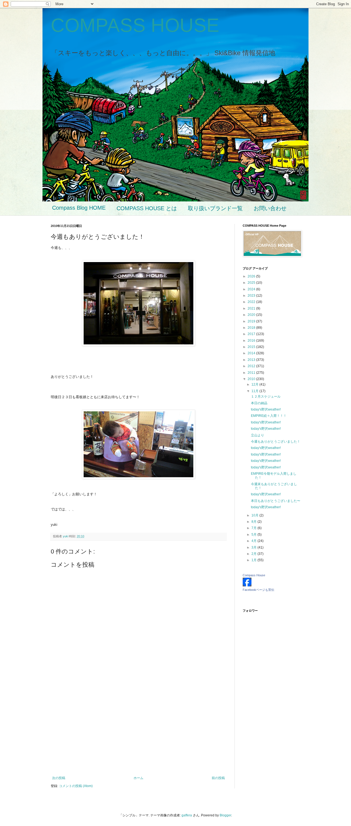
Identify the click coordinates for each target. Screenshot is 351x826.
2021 (252, 308)
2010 (252, 379)
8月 (254, 522)
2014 (252, 353)
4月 (254, 541)
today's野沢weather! (266, 409)
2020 (252, 315)
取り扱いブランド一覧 (215, 208)
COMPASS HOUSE (135, 25)
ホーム (138, 778)
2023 (252, 295)
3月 (254, 547)
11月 (255, 391)
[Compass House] (247, 585)
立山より (257, 435)
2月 (254, 554)
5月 (254, 534)
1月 (254, 560)
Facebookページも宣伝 (258, 589)
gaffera (187, 815)
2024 (252, 289)
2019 (252, 321)
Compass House (254, 575)
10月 (255, 515)
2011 (252, 373)
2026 (252, 276)
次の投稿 (58, 778)
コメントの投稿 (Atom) (76, 786)
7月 (254, 528)
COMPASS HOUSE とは (147, 208)
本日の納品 (259, 403)
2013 (252, 360)
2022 (252, 302)
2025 (252, 283)
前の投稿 (218, 778)
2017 (252, 334)
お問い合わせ (270, 208)
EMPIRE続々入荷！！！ (269, 416)
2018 (252, 328)
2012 (252, 366)
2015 (252, 347)
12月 (255, 384)
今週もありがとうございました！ (275, 441)
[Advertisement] (138, 730)
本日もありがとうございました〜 (275, 501)
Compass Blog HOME (79, 208)
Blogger (225, 815)
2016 (252, 340)
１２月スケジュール (266, 396)
